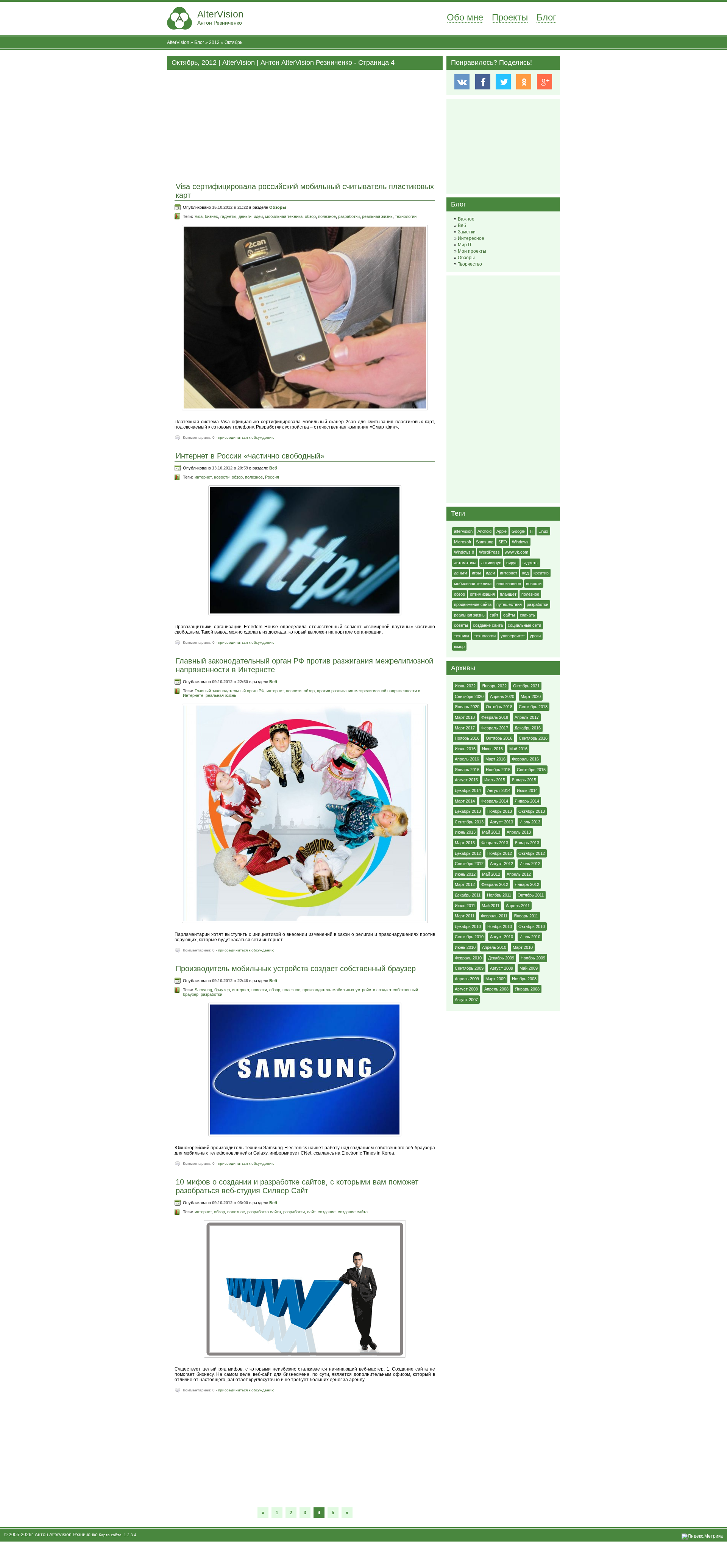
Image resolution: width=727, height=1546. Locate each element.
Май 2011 (490, 905)
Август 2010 (501, 936)
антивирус (491, 562)
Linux (543, 531)
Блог (546, 17)
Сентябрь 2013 (469, 822)
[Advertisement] (305, 123)
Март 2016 (495, 759)
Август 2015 (466, 780)
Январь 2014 (527, 801)
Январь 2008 (527, 989)
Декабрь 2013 (468, 811)
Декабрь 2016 (528, 728)
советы (461, 625)
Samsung (203, 989)
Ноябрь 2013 (499, 811)
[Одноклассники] (524, 81)
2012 (214, 42)
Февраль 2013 (494, 842)
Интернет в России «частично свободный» (250, 456)
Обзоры (277, 207)
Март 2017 (465, 728)
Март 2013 (465, 842)
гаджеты (228, 216)
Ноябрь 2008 (524, 978)
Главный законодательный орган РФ (229, 691)
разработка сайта (264, 1212)
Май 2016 (518, 748)
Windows (520, 542)
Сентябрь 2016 (533, 738)
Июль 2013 (530, 822)
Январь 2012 (527, 884)
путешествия (509, 604)
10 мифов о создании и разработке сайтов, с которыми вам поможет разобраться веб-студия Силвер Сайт (297, 1186)
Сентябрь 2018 (533, 706)
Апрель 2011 (518, 905)
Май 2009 (529, 968)
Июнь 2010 (465, 947)
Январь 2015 (524, 780)
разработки (349, 216)
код (525, 573)
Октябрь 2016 (499, 738)
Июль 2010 (530, 936)
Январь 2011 (526, 916)
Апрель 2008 (496, 989)
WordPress (489, 552)
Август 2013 (501, 822)
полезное (327, 216)
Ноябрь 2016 (467, 738)
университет (513, 636)
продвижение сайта (472, 604)
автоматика (465, 562)
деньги (245, 216)
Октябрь (233, 42)
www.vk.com (516, 552)
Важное (466, 219)
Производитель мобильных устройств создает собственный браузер (296, 968)
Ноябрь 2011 (499, 895)
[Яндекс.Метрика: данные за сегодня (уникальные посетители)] (702, 1536)
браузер (222, 989)
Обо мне (465, 17)
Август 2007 (466, 999)
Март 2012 (465, 884)
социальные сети (524, 625)
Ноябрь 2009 (533, 958)
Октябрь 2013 (531, 811)
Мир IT (465, 244)
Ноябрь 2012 (499, 853)
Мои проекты (472, 251)
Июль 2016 (465, 748)
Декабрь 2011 (468, 895)
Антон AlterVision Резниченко (66, 1534)
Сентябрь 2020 (469, 696)
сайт (311, 1212)
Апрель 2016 (467, 759)
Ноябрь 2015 (498, 769)
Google (518, 531)
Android (484, 531)
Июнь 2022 (465, 686)
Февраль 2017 (494, 728)
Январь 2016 (467, 769)
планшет (508, 594)
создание (326, 1212)
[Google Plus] (544, 81)
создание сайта (353, 1212)
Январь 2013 (527, 842)
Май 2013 (491, 832)
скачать (527, 615)
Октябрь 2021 (526, 686)
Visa (199, 216)
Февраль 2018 (494, 717)
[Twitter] (503, 81)
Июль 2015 (494, 780)
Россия (272, 477)
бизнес (211, 216)
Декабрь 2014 (468, 790)
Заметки (467, 232)
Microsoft (462, 542)
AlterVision (220, 17)
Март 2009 (495, 978)
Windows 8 (464, 552)
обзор (310, 216)
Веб (273, 468)
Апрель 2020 (502, 696)
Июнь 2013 (465, 832)
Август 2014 (498, 790)
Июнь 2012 (465, 874)
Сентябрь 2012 (469, 863)
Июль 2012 (530, 863)
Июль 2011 (465, 905)
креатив (541, 573)
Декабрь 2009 (501, 958)
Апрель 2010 (494, 947)
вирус (512, 562)
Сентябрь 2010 (469, 936)
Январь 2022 (494, 686)
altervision (463, 531)
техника (461, 636)
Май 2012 (491, 874)
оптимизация (482, 594)
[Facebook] (482, 81)
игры (476, 573)
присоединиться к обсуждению (246, 437)
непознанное (508, 583)
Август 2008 (466, 989)
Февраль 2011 (494, 916)
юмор (459, 646)
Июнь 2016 (492, 748)
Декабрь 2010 (468, 926)
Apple (501, 531)
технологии (406, 216)
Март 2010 (523, 947)
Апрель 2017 (527, 717)
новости (221, 477)
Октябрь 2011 (531, 895)
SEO (502, 542)
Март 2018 (465, 717)
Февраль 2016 (525, 759)
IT (532, 531)
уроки (535, 636)
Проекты (510, 17)
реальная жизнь (377, 216)
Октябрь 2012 (531, 853)
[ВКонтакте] (461, 81)
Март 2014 (465, 801)
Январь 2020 (467, 706)
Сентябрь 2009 (469, 968)
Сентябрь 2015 (531, 769)
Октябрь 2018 (499, 706)
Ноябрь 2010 (499, 926)
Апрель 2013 (519, 832)
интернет (203, 477)
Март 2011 (464, 916)
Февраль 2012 (494, 884)
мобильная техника (284, 216)
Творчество (470, 264)
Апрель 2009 (467, 978)
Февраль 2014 (494, 801)
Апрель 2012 (519, 874)
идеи (258, 216)
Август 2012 (501, 863)
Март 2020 (531, 696)
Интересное (471, 238)
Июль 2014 (527, 790)
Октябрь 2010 (531, 926)
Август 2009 (501, 968)
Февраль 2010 (468, 958)
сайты (509, 615)
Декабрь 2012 (468, 853)
